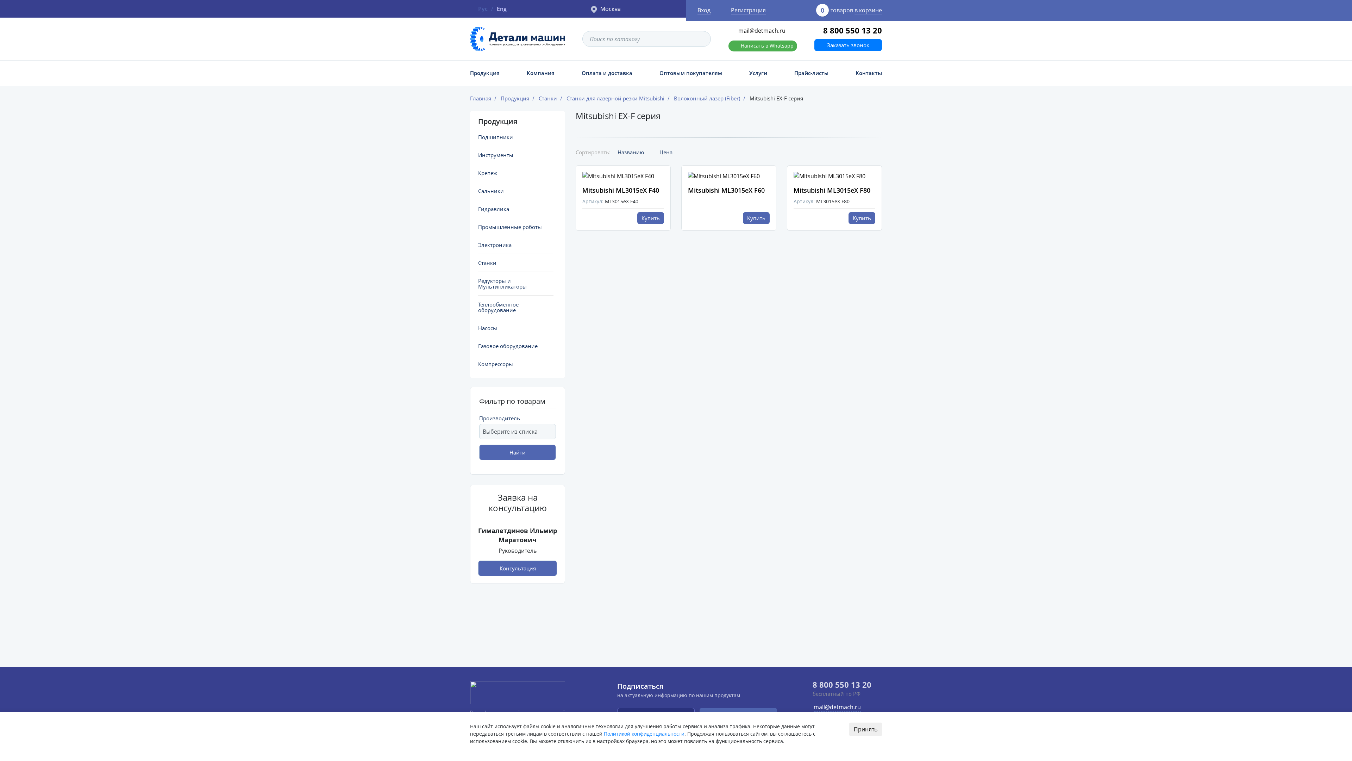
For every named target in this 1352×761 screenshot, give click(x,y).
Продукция (485, 72)
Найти (517, 452)
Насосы (487, 328)
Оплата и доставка (607, 72)
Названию (631, 152)
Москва (610, 9)
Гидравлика (493, 208)
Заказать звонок (848, 45)
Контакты (869, 72)
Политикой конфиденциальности (644, 733)
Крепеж (487, 173)
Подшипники (495, 137)
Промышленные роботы (510, 226)
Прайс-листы (811, 72)
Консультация (518, 568)
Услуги (758, 72)
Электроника (495, 244)
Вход (704, 10)
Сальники (491, 190)
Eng (502, 9)
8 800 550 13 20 (852, 30)
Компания (541, 72)
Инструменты (495, 155)
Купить (650, 218)
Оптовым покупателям (690, 72)
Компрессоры (495, 363)
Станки (487, 262)
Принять (865, 729)
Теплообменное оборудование (498, 307)
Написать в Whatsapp (767, 45)
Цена (665, 152)
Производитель (499, 418)
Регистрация (748, 10)
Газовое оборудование (508, 345)
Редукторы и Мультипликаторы (502, 283)
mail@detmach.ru (761, 31)
